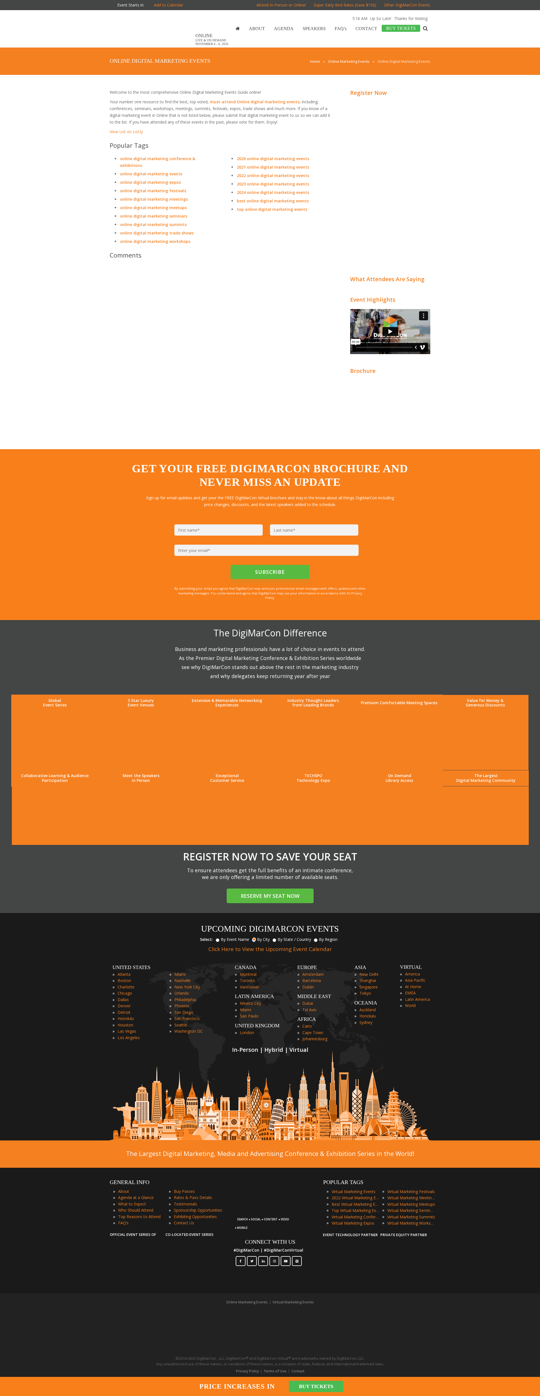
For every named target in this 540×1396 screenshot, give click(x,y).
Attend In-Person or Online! (281, 5)
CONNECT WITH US (270, 1242)
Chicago (125, 993)
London (247, 1032)
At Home (413, 986)
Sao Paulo (249, 1016)
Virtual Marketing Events (353, 1191)
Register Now (368, 93)
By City (263, 939)
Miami (180, 974)
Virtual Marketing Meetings (411, 1197)
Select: (206, 939)
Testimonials (185, 1204)
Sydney (365, 1022)
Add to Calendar (168, 5)
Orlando (181, 993)
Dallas (123, 999)
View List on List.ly (126, 131)
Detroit (124, 1012)
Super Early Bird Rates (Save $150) (344, 5)
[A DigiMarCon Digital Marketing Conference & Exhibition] (270, 1216)
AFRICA (306, 1019)
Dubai (307, 1003)
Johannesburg (314, 1038)
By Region (328, 939)
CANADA (245, 967)
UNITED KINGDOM (257, 1025)
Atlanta (124, 974)
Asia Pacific (415, 980)
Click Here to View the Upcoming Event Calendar (270, 949)
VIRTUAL (411, 967)
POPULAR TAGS (343, 1182)
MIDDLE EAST (314, 996)
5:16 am (359, 18)
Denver (124, 1005)
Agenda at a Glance (136, 1197)
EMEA (410, 992)
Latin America (417, 999)
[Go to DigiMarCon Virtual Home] (152, 52)
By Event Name (235, 939)
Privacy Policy (247, 1370)
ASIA (360, 967)
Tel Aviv (309, 1009)
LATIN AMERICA (254, 996)
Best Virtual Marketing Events (355, 1204)
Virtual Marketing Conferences (355, 1217)
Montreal (248, 974)
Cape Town (312, 1032)
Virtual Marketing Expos (353, 1223)
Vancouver (249, 987)
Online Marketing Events (247, 1302)
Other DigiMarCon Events (407, 5)
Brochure (362, 371)
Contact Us (184, 1222)
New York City (187, 987)
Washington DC (188, 1031)
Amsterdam (313, 974)
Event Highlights (372, 299)
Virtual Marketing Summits (411, 1217)
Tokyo (365, 993)
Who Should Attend (135, 1210)
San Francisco (187, 1018)
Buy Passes (184, 1191)
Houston (125, 1025)
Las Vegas (127, 1031)
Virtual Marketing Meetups (411, 1204)
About (123, 1191)
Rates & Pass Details (193, 1197)
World (410, 1005)
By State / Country (294, 939)
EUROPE (307, 967)
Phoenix (181, 1005)
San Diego (183, 1012)
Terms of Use (275, 1370)
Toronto (247, 980)
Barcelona (311, 980)
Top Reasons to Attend (139, 1216)
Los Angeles (129, 1037)
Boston (124, 980)
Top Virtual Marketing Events (355, 1210)
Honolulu (126, 1018)
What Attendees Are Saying (387, 279)
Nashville (182, 980)
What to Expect (132, 1204)
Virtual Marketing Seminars (411, 1210)
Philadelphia (185, 999)
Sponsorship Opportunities (198, 1210)
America (412, 974)
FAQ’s (123, 1222)
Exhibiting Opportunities (195, 1216)
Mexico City (250, 1003)
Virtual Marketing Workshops (411, 1223)
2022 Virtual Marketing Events (355, 1197)
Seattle (180, 1025)
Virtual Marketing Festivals (411, 1191)
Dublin (308, 987)
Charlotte (126, 987)
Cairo (307, 1026)
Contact (297, 1370)
